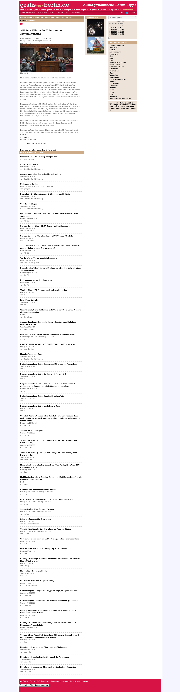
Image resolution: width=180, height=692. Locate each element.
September (103, 9)
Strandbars (114, 86)
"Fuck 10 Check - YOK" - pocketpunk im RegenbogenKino (43, 290)
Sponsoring (75, 12)
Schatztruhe (114, 84)
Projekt (52, 12)
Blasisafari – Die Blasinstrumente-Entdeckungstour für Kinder (45, 194)
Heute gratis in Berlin (51, 9)
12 (114, 30)
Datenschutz (75, 681)
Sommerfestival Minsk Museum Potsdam (37, 509)
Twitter (127, 13)
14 (119, 30)
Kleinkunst (114, 69)
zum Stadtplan (47, 38)
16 (123, 30)
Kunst (112, 60)
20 (116, 32)
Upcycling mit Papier (28, 204)
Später (114, 9)
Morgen (67, 9)
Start (22, 9)
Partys (112, 94)
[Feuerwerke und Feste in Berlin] (95, 36)
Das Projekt (24, 681)
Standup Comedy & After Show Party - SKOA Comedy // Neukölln (46, 236)
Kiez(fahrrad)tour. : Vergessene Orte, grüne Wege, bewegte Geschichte (48, 591)
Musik (112, 73)
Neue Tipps (32, 9)
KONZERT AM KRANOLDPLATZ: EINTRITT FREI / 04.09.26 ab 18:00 (47, 344)
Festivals (113, 50)
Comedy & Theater (117, 67)
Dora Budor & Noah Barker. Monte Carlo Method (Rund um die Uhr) (47, 334)
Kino (29, 43)
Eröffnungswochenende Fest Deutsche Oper (38, 489)
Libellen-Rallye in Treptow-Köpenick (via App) (38, 157)
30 (123, 34)
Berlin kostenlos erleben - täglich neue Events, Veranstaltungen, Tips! (46, 17)
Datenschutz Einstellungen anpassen (34, 685)
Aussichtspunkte (116, 52)
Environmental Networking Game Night (36, 280)
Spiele (112, 90)
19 (114, 32)
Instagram (122, 13)
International (114, 71)
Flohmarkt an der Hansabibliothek (34, 571)
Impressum (64, 681)
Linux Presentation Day (29, 300)
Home (22, 21)
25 (112, 34)
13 (116, 30)
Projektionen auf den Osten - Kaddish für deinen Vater (42, 396)
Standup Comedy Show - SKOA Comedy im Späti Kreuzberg (45, 226)
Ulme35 (26, 137)
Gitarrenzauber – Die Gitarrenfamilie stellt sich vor (40, 174)
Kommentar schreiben (38, 150)
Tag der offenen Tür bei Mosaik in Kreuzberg (38, 258)
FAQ (67, 12)
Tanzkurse (113, 96)
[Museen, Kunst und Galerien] (95, 54)
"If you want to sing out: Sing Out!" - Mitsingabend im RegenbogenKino (49, 539)
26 (114, 34)
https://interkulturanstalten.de (36, 143)
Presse (60, 12)
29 (121, 34)
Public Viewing (115, 65)
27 (116, 34)
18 (112, 32)
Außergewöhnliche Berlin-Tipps (109, 5)
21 (119, 32)
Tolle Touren (114, 48)
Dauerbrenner (126, 9)
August (92, 9)
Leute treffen (114, 77)
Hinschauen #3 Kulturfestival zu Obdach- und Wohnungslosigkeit (47, 499)
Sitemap (84, 681)
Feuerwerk (114, 54)
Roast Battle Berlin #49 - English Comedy (37, 581)
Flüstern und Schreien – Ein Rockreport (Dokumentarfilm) (43, 549)
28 (119, 34)
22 (121, 32)
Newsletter (42, 12)
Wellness (113, 81)
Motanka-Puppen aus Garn (31, 354)
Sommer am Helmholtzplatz (31, 430)
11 (112, 30)
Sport (112, 92)
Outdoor (113, 88)
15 (121, 30)
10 (109, 30)
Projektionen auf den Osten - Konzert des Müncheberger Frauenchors (48, 364)
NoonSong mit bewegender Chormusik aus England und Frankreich (48, 667)
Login (134, 12)
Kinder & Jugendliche (118, 79)
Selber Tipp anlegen (27, 12)
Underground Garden (29, 184)
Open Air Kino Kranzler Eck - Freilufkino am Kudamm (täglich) (45, 529)
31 (109, 36)
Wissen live (114, 75)
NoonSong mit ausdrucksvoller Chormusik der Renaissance (44, 657)
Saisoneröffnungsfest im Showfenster (35, 519)
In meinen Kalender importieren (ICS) (22, 24)
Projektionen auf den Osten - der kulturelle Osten (40, 406)
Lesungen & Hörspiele (118, 62)
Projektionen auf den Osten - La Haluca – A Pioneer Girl (43, 374)
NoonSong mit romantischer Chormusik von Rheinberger (43, 647)
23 (123, 32)
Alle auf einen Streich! (29, 164)
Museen (112, 58)
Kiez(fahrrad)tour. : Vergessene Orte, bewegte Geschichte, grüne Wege (48, 601)
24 (109, 34)
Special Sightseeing (117, 46)
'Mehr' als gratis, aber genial (120, 98)
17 (109, 32)
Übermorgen (80, 9)
